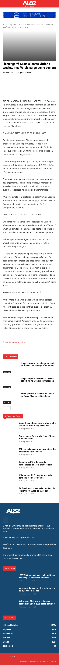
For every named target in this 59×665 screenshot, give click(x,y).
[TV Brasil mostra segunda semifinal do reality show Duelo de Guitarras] (9, 492)
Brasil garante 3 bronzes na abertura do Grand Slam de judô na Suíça (38, 394)
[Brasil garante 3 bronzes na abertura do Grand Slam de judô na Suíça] (11, 398)
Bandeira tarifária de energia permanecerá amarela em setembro (35, 463)
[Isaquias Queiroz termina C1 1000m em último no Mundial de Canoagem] (11, 383)
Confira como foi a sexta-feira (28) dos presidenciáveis (37, 437)
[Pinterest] (18, 82)
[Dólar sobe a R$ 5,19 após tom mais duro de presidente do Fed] (9, 479)
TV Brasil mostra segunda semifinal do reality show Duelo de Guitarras (37, 489)
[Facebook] (5, 82)
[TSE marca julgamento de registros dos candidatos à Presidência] (9, 453)
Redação (9, 72)
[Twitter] (12, 82)
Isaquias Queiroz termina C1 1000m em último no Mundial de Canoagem (37, 379)
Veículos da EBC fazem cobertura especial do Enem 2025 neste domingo (37, 602)
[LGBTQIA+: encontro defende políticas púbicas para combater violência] (9, 579)
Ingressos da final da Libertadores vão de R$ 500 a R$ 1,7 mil (37, 589)
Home (5, 24)
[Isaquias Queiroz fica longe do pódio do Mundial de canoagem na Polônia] (11, 367)
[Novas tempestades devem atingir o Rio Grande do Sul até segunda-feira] (9, 427)
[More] (31, 82)
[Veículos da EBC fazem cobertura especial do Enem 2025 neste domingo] (9, 605)
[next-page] (9, 408)
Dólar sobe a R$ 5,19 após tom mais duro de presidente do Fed (35, 476)
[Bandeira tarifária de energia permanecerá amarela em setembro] (9, 466)
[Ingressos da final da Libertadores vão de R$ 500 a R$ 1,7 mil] (9, 592)
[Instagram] (5, 520)
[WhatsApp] (24, 82)
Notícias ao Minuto (18, 342)
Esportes (13, 24)
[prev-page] (4, 408)
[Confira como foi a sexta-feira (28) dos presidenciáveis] (9, 440)
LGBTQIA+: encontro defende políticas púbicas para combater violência (37, 576)
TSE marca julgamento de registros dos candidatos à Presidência (37, 450)
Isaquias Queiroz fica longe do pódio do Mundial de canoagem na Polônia (38, 364)
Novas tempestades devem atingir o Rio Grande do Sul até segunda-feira (37, 424)
